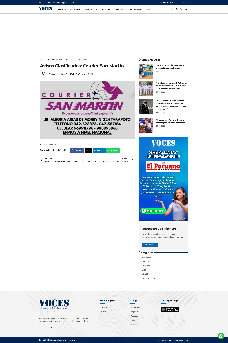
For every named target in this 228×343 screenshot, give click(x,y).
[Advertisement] (114, 30)
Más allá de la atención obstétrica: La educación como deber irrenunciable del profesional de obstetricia (171, 86)
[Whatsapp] (52, 327)
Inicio (42, 60)
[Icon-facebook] (40, 327)
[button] (77, 150)
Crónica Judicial (134, 9)
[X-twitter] (173, 9)
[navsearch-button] (186, 9)
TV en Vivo (61, 9)
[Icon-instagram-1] (176, 9)
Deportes (106, 9)
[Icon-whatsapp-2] (180, 9)
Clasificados (50, 60)
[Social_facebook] (169, 9)
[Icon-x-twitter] (44, 327)
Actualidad (75, 9)
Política (119, 9)
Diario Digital (91, 9)
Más (149, 9)
